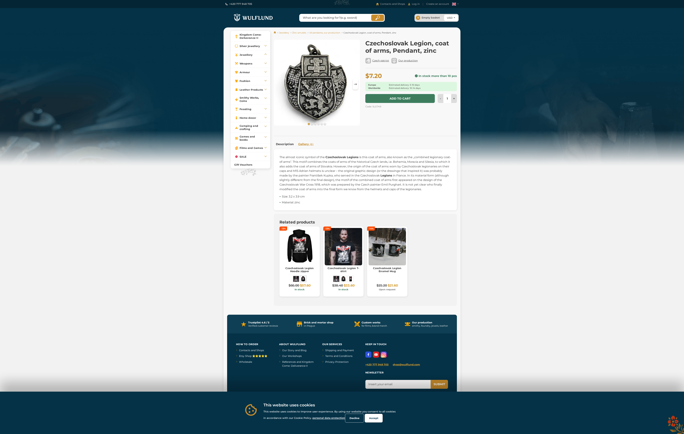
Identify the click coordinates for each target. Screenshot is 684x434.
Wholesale (245, 361)
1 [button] (308, 123)
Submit (439, 384)
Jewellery (284, 32)
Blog (303, 350)
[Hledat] (377, 18)
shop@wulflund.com (406, 364)
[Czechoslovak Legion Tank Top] (350, 279)
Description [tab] (285, 144)
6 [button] (324, 123)
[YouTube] (376, 355)
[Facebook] (368, 355)
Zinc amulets (299, 32)
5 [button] (321, 123)
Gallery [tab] (306, 144)
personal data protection (328, 418)
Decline (354, 418)
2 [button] (311, 123)
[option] (317, 83)
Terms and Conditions (339, 356)
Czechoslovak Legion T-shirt (343, 270)
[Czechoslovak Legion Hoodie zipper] (303, 279)
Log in (416, 4)
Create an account (437, 4)
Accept (373, 418)
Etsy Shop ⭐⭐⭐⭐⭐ (253, 356)
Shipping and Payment (339, 350)
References (289, 361)
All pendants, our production (324, 32)
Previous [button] (278, 84)
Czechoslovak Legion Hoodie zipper (299, 270)
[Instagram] (384, 355)
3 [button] (315, 123)
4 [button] (318, 123)
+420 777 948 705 (240, 4)
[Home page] (275, 32)
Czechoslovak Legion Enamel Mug (387, 270)
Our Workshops (292, 356)
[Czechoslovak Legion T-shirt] (296, 279)
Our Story (288, 350)
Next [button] (355, 84)
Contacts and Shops (392, 4)
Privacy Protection (337, 361)
